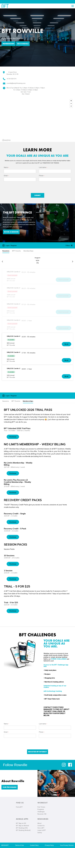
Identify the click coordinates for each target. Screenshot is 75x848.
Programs (41, 809)
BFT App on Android (22, 825)
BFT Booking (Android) (23, 830)
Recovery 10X (42, 814)
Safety (40, 832)
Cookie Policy (34, 845)
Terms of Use (19, 845)
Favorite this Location (14, 38)
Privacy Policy (49, 845)
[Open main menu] (72, 5)
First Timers (41, 807)
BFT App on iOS (21, 823)
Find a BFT (19, 807)
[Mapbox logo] (6, 140)
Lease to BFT (42, 830)
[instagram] (64, 766)
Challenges (41, 811)
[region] (37, 120)
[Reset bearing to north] (71, 106)
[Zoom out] (71, 103)
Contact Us (41, 825)
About (40, 823)
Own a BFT (41, 828)
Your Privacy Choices (67, 845)
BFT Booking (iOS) (22, 828)
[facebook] (70, 766)
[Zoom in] (71, 100)
